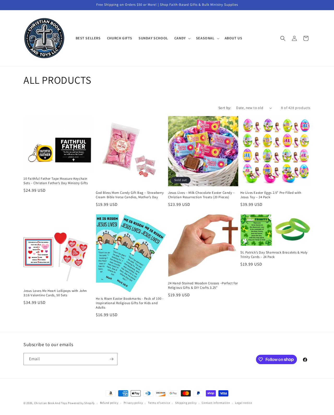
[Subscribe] (111, 359)
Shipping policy (186, 403)
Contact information (216, 403)
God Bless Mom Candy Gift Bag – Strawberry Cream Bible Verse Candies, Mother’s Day (130, 195)
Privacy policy (133, 403)
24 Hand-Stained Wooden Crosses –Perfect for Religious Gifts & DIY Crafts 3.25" (203, 285)
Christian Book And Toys (51, 403)
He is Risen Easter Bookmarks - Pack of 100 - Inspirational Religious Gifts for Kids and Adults (129, 303)
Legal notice (243, 403)
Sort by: (224, 107)
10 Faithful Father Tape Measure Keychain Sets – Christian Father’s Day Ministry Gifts (55, 181)
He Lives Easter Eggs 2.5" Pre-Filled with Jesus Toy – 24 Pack (270, 195)
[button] (182, 38)
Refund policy (109, 403)
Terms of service (159, 403)
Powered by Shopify (81, 403)
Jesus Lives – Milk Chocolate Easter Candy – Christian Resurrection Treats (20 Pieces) (201, 195)
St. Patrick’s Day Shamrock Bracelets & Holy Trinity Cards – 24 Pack (274, 254)
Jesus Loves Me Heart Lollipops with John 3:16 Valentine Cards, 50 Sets (55, 293)
